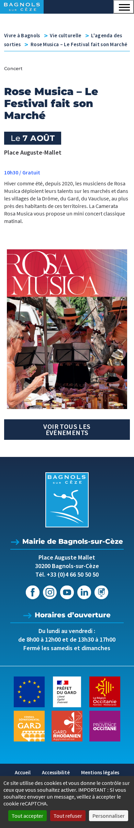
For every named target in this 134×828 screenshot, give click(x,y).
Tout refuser (68, 815)
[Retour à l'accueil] (67, 499)
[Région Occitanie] (104, 691)
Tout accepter (27, 815)
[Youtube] (67, 592)
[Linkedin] (84, 592)
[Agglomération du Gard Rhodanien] (67, 725)
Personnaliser (108, 815)
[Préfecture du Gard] (67, 691)
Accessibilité (56, 772)
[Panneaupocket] (101, 592)
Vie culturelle (65, 35)
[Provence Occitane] (104, 725)
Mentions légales (100, 772)
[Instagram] (50, 592)
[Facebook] (33, 592)
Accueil (23, 772)
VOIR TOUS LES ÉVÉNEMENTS (66, 429)
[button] (123, 7)
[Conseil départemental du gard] (29, 725)
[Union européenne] (29, 691)
